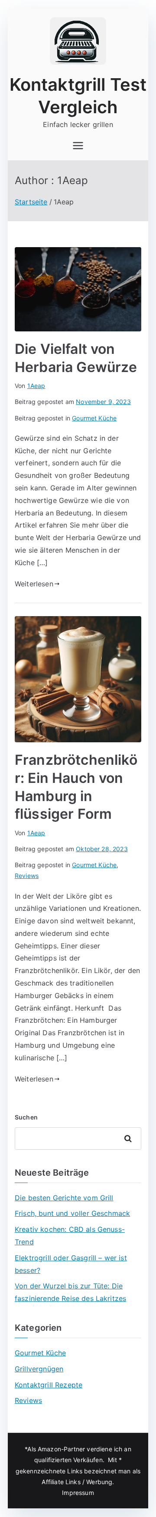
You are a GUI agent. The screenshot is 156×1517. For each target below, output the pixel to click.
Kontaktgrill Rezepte (48, 1384)
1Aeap (36, 385)
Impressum (78, 1492)
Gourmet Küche (94, 418)
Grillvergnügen (39, 1368)
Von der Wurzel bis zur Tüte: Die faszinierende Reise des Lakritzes (70, 1292)
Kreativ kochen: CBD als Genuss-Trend (70, 1235)
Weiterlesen (34, 583)
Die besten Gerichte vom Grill (64, 1197)
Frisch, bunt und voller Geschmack (72, 1213)
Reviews (27, 875)
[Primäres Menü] (78, 146)
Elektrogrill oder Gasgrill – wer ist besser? (71, 1264)
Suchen (26, 1117)
